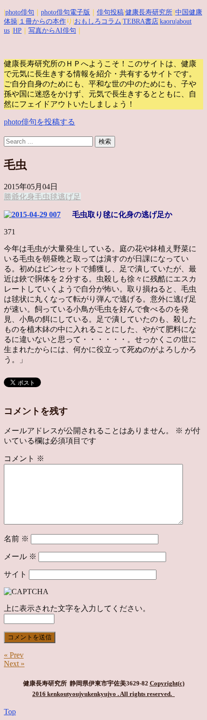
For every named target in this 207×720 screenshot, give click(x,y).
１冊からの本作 (42, 21)
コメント (24, 458)
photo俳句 (19, 12)
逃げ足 (69, 197)
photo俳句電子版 (65, 12)
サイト (15, 574)
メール (20, 556)
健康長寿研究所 (148, 12)
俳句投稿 (110, 12)
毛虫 (42, 197)
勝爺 (11, 197)
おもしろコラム (97, 21)
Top (10, 712)
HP (17, 30)
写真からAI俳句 (52, 30)
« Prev (14, 655)
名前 (16, 539)
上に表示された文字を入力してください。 (77, 608)
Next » (14, 663)
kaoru (167, 21)
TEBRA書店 (140, 21)
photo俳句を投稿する (39, 122)
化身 (27, 197)
